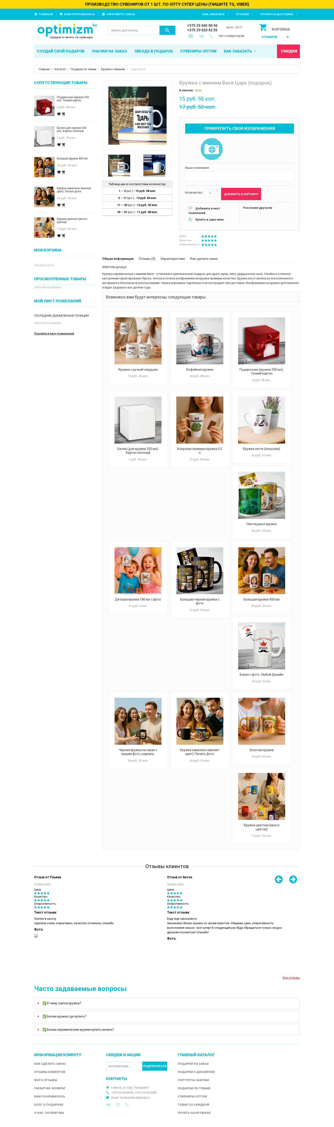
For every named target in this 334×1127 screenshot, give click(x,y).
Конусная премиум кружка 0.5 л (199, 451)
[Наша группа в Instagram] (118, 1104)
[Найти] (167, 30)
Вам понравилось (79, 14)
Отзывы (242, 14)
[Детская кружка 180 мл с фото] (138, 570)
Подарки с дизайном (196, 1072)
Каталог (60, 69)
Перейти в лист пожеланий (54, 333)
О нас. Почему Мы (49, 1113)
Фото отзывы (45, 1080)
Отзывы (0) (147, 259)
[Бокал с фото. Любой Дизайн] (261, 645)
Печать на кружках (194, 1113)
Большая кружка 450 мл (262, 599)
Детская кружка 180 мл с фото (138, 599)
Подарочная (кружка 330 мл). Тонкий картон (261, 371)
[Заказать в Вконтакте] (201, 36)
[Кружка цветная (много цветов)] (261, 796)
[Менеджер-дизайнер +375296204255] (212, 36)
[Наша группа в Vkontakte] (108, 1104)
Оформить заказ (120, 14)
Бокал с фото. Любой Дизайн (261, 674)
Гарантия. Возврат (50, 1088)
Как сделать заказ (204, 259)
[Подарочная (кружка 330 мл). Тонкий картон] (261, 340)
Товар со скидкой (193, 1104)
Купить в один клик (209, 219)
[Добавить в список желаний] (59, 114)
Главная (46, 14)
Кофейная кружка (199, 369)
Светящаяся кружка (261, 524)
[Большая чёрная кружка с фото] (199, 570)
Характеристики (173, 259)
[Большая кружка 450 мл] (261, 570)
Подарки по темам (83, 69)
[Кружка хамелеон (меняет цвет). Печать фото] (199, 721)
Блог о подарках (48, 1104)
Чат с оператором (231, 35)
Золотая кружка (261, 750)
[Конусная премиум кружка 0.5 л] (199, 420)
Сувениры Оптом (192, 1096)
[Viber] (127, 1104)
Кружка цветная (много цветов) (261, 827)
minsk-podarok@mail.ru (135, 1097)
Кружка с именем (113, 69)
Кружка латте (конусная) (261, 449)
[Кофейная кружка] (199, 340)
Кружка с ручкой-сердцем (138, 369)
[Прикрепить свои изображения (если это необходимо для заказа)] (211, 149)
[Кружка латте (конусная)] (261, 420)
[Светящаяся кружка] (261, 495)
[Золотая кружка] (261, 721)
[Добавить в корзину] (64, 114)
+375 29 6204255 (146, 1092)
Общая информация (118, 259)
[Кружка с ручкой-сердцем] (138, 340)
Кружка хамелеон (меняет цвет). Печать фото (200, 752)
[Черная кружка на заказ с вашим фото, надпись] (138, 721)
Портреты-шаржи (193, 1080)
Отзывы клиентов (49, 1072)
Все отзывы (291, 977)
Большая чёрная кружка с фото (199, 601)
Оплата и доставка (276, 14)
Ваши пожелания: (197, 167)
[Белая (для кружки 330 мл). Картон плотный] (138, 420)
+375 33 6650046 (122, 1092)
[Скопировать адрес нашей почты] (191, 36)
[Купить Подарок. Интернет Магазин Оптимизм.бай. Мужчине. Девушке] (67, 31)
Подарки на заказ (193, 1063)
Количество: (194, 192)
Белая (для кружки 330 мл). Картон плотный (138, 451)
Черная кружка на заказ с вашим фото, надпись (138, 752)
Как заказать (213, 14)
